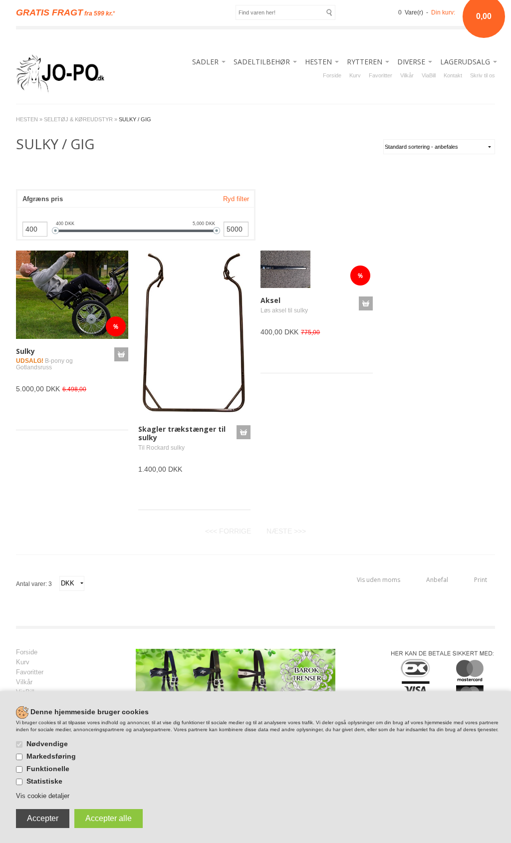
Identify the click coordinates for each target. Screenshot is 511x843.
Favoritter (380, 75)
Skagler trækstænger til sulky (182, 433)
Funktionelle (47, 769)
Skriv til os (482, 75)
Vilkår (407, 75)
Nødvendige (47, 744)
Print (480, 579)
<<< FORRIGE (228, 531)
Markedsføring (51, 756)
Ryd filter (236, 199)
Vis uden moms (378, 579)
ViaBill (429, 75)
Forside (332, 75)
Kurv (355, 75)
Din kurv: (443, 12)
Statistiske (44, 781)
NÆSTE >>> (286, 531)
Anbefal (437, 579)
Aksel (270, 300)
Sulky (25, 351)
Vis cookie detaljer (42, 796)
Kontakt (453, 75)
